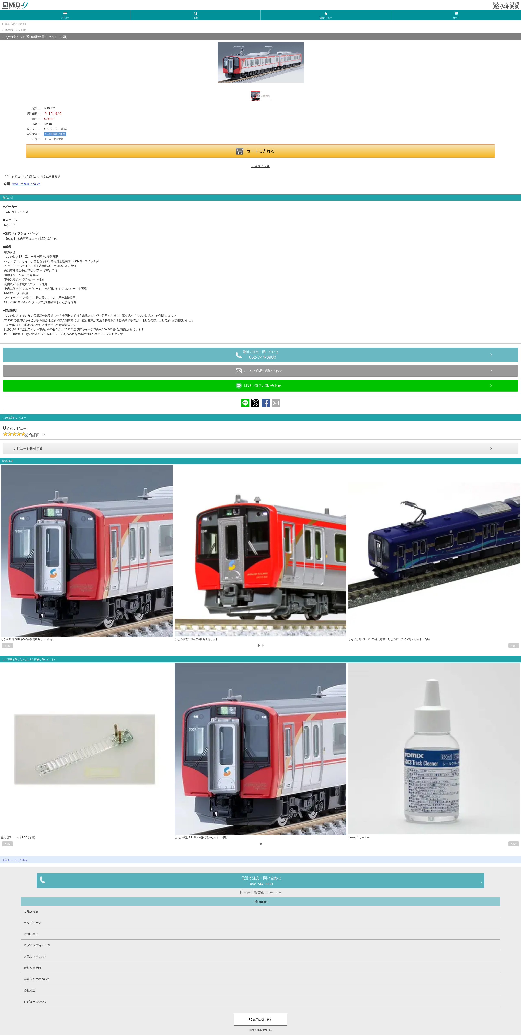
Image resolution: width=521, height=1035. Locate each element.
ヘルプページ (32, 922)
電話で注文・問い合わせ (260, 354)
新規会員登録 (32, 968)
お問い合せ (31, 934)
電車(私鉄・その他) (15, 23)
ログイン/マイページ (37, 945)
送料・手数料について (26, 184)
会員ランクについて (37, 979)
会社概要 (29, 990)
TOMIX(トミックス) (15, 29)
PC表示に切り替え (261, 1019)
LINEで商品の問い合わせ (262, 385)
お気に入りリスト (35, 956)
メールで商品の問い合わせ (262, 370)
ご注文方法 (31, 911)
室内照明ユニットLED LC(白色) (31, 238)
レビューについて (35, 1001)
